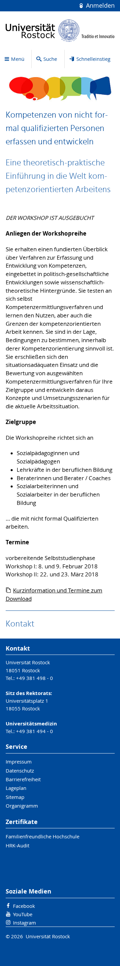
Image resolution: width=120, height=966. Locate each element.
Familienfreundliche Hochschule (42, 836)
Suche (50, 58)
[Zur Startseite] (60, 30)
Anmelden (99, 5)
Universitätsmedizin (31, 723)
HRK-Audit (17, 845)
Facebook (24, 906)
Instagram (24, 922)
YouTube (22, 914)
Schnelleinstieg (93, 58)
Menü (17, 58)
